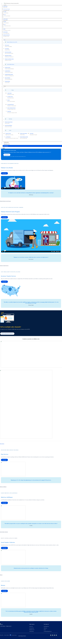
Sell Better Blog (31, 631)
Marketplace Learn (31, 629)
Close (3, 148)
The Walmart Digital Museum (48, 631)
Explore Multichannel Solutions (7, 333)
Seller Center (31, 626)
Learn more (7, 154)
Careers (45, 629)
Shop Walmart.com (46, 626)
